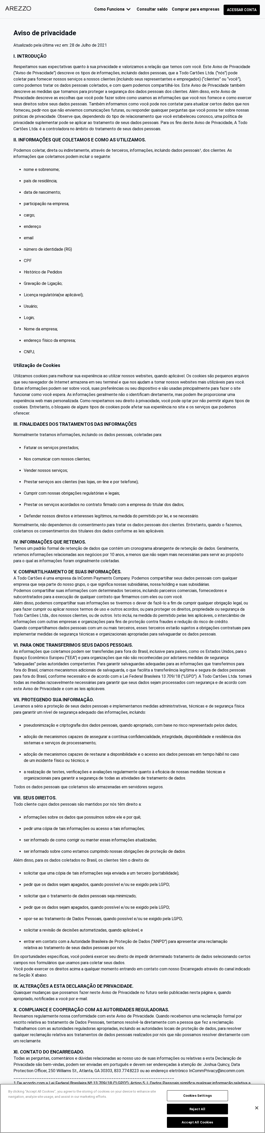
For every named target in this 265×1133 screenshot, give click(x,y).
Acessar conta (241, 10)
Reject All (197, 1109)
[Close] (256, 1108)
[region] (132, 1108)
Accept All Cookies (197, 1122)
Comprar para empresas (195, 9)
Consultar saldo (152, 9)
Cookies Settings (197, 1096)
